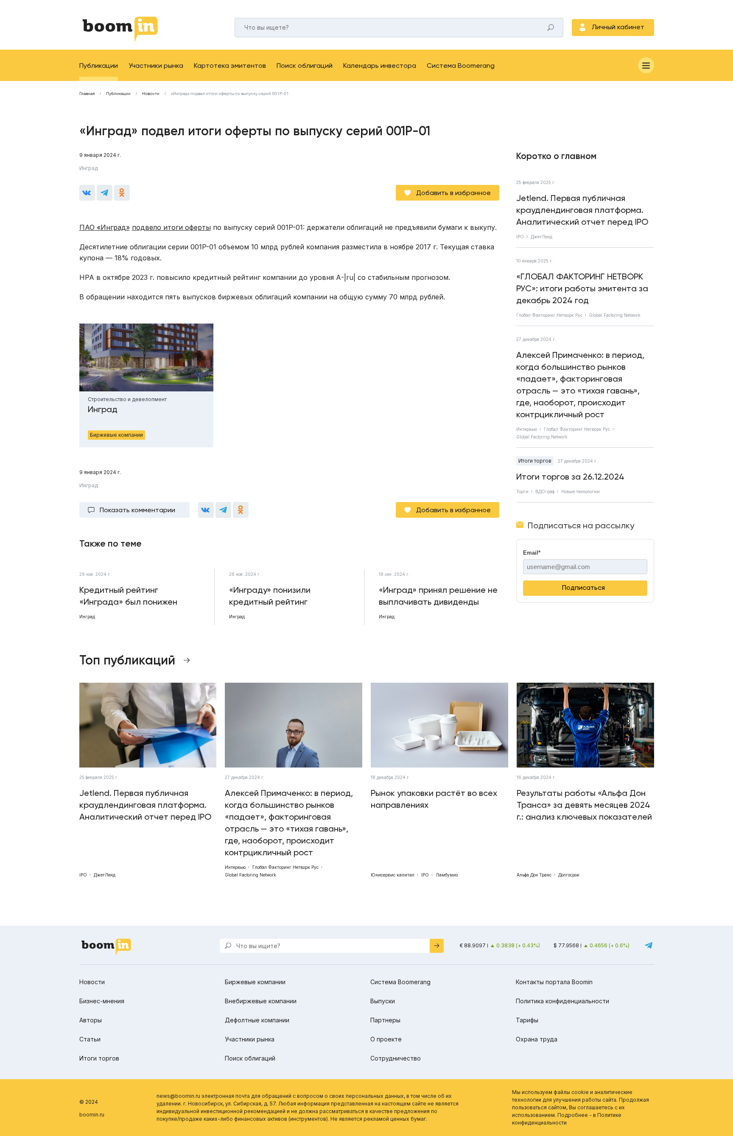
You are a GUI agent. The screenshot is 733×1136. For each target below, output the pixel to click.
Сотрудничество (395, 1058)
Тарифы (527, 1020)
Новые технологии (580, 491)
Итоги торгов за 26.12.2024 (570, 477)
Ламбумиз (447, 875)
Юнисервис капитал (392, 875)
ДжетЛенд (541, 236)
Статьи (90, 1039)
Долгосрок (568, 875)
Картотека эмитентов (230, 65)
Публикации (98, 65)
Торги (522, 491)
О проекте (386, 1039)
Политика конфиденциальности (562, 1001)
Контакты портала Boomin (554, 981)
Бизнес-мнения (101, 1001)
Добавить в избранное (453, 193)
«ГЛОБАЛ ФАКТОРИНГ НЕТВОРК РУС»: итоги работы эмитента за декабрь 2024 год (582, 288)
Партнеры (385, 1020)
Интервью (526, 429)
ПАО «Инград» (104, 227)
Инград (88, 168)
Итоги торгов (534, 461)
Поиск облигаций (305, 65)
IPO (520, 236)
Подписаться (583, 587)
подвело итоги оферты (171, 227)
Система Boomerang (461, 65)
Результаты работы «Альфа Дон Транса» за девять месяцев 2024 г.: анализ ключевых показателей (584, 805)
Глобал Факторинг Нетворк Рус (549, 315)
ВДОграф (544, 491)
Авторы (90, 1020)
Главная (87, 94)
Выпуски (382, 1001)
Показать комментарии (137, 510)
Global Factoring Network (615, 315)
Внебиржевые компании (261, 1001)
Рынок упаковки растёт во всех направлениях (434, 799)
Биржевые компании (255, 981)
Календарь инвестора (379, 65)
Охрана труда (536, 1039)
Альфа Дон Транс (534, 875)
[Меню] (646, 65)
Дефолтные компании (257, 1020)
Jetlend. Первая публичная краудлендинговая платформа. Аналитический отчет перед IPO (582, 210)
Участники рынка (156, 65)
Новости (150, 94)
